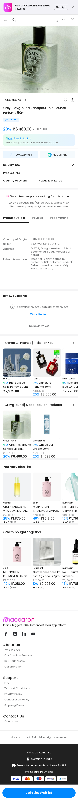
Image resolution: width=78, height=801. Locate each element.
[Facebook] (5, 634)
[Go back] (5, 20)
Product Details (14, 218)
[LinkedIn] (24, 634)
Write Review (39, 314)
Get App (61, 7)
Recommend (59, 218)
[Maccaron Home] (39, 619)
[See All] (72, 342)
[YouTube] (33, 634)
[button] (66, 100)
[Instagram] (14, 634)
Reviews (38, 218)
